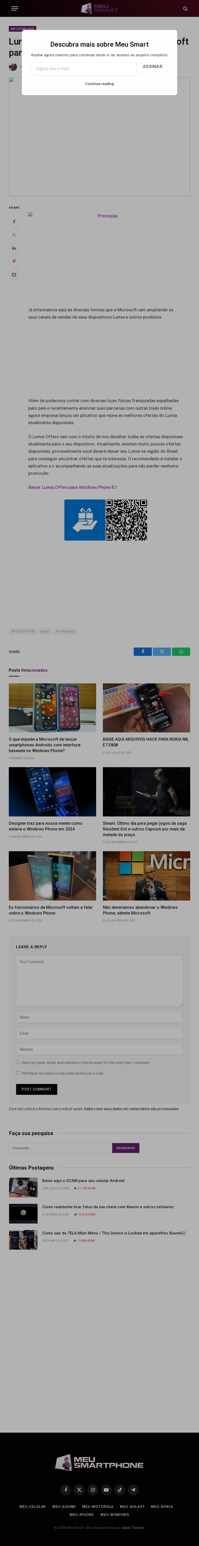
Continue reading (99, 84)
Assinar (152, 66)
